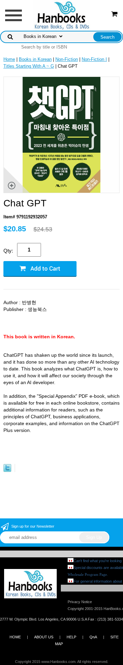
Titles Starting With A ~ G (28, 66)
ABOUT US (43, 637)
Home (9, 59)
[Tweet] (7, 470)
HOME (15, 637)
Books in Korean (35, 59)
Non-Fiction (66, 59)
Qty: (8, 251)
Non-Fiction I (94, 59)
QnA (93, 637)
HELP (71, 637)
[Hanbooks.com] (62, 14)
